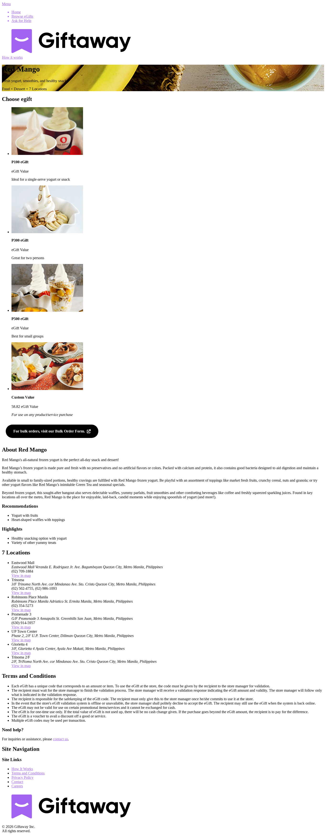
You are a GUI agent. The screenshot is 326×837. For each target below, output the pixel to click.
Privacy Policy (22, 777)
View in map (21, 576)
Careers (17, 786)
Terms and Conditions (28, 773)
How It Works (22, 769)
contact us (60, 739)
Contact (17, 782)
